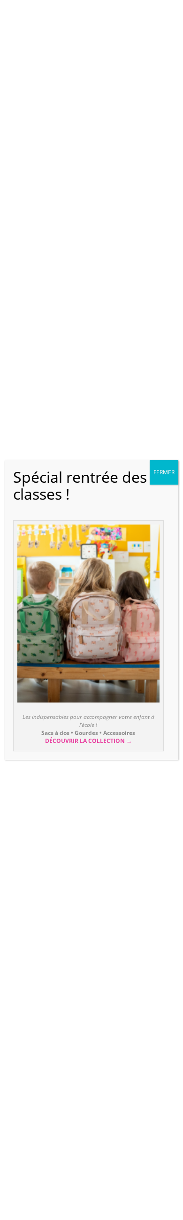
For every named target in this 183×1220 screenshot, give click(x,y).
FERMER (164, 472)
